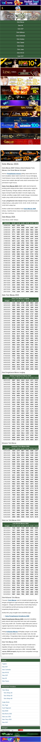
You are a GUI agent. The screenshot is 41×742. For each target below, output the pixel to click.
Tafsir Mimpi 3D (8, 695)
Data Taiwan (20, 42)
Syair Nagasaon (6, 708)
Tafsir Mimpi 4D (8, 698)
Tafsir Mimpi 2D (8, 692)
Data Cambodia (20, 36)
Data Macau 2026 (10, 164)
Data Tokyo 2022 (7, 719)
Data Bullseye (20, 32)
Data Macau (20, 22)
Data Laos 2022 (6, 716)
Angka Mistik (5, 702)
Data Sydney (20, 39)
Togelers (4, 664)
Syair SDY (21, 56)
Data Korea (20, 46)
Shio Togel (5, 705)
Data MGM (5, 711)
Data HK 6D (20, 53)
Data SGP (20, 29)
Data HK (20, 25)
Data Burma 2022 (7, 713)
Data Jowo (20, 49)
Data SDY (5, 666)
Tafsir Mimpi (5, 690)
